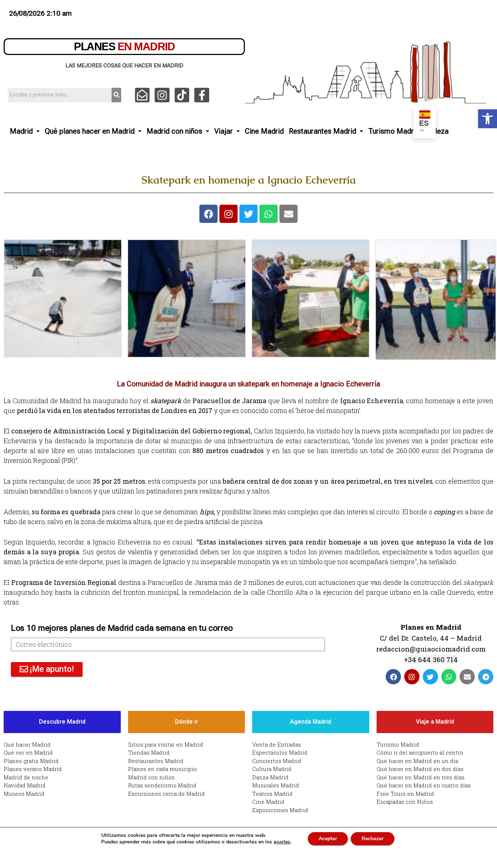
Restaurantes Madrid (322, 131)
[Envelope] (288, 214)
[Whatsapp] (268, 214)
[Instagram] (162, 95)
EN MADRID (124, 46)
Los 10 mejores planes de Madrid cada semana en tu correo (121, 628)
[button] (487, 118)
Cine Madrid (264, 131)
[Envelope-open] (142, 95)
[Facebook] (208, 214)
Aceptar (328, 838)
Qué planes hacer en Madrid (90, 131)
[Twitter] (248, 214)
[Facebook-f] (201, 95)
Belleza (437, 131)
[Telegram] (485, 676)
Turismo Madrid (394, 131)
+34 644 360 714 (431, 659)
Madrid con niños (174, 131)
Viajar (223, 131)
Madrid (21, 131)
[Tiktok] (182, 95)
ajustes (282, 842)
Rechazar (372, 838)
